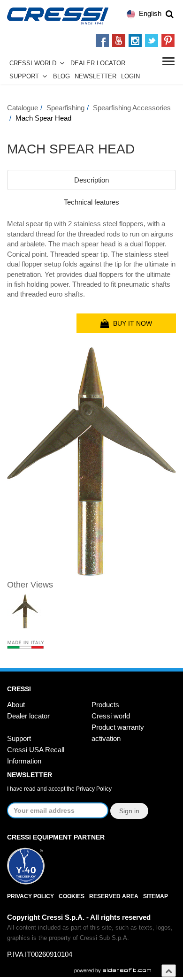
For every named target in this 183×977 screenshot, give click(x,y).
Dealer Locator (97, 63)
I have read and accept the (59, 789)
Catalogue (22, 108)
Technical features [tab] (91, 202)
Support (24, 76)
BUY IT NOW (130, 323)
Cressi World (32, 63)
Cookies (71, 896)
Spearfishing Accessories (132, 108)
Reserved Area (113, 896)
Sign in (129, 811)
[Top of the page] (168, 970)
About (16, 705)
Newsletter (95, 76)
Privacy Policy (94, 789)
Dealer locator (28, 716)
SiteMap (155, 896)
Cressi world (111, 716)
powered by (88, 970)
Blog (61, 76)
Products (105, 705)
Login (130, 76)
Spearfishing (65, 108)
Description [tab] (91, 180)
